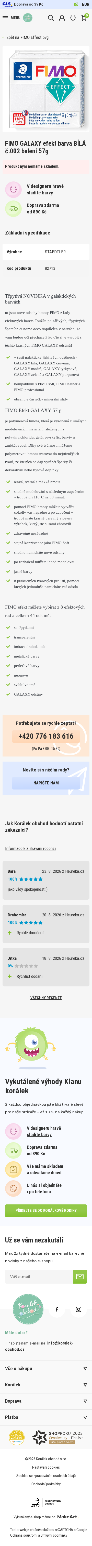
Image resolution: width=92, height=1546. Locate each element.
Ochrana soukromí (23, 1535)
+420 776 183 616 (46, 736)
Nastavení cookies (46, 1467)
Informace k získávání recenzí (30, 848)
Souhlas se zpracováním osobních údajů (46, 1475)
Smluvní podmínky (54, 1535)
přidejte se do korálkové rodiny (46, 1210)
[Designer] (73, 18)
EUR (85, 4)
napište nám (46, 782)
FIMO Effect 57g (34, 37)
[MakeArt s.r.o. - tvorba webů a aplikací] (68, 1517)
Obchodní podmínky (46, 1484)
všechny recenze (46, 998)
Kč (76, 4)
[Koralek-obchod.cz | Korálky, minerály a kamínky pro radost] (27, 18)
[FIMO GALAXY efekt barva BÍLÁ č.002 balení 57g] (46, 89)
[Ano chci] (80, 1277)
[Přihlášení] (62, 18)
